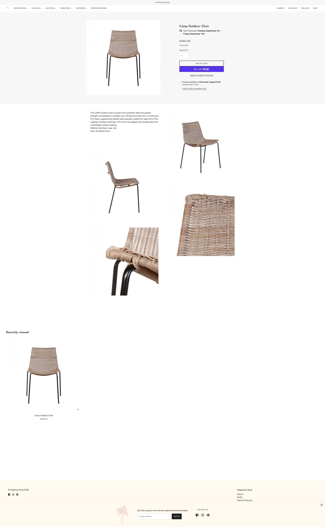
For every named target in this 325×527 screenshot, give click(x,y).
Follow (305, 8)
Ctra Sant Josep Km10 (209, 82)
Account (292, 8)
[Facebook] (198, 514)
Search (280, 8)
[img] (9, 494)
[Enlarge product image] (123, 58)
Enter (177, 516)
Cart (315, 8)
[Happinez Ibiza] (7, 8)
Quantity (184, 50)
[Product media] (124, 185)
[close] (321, 505)
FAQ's (239, 497)
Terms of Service (244, 500)
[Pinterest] (207, 514)
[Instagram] (202, 514)
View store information (194, 89)
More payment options (201, 75)
